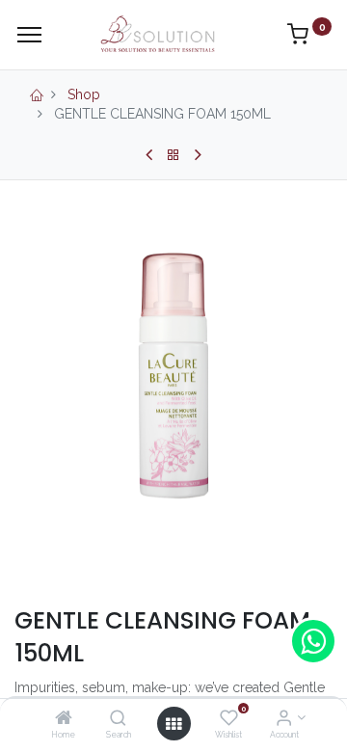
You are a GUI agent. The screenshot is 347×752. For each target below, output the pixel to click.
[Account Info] (284, 719)
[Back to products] (173, 155)
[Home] (63, 719)
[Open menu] (173, 724)
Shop (83, 94)
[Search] (118, 719)
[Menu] (29, 34)
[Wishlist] (229, 719)
